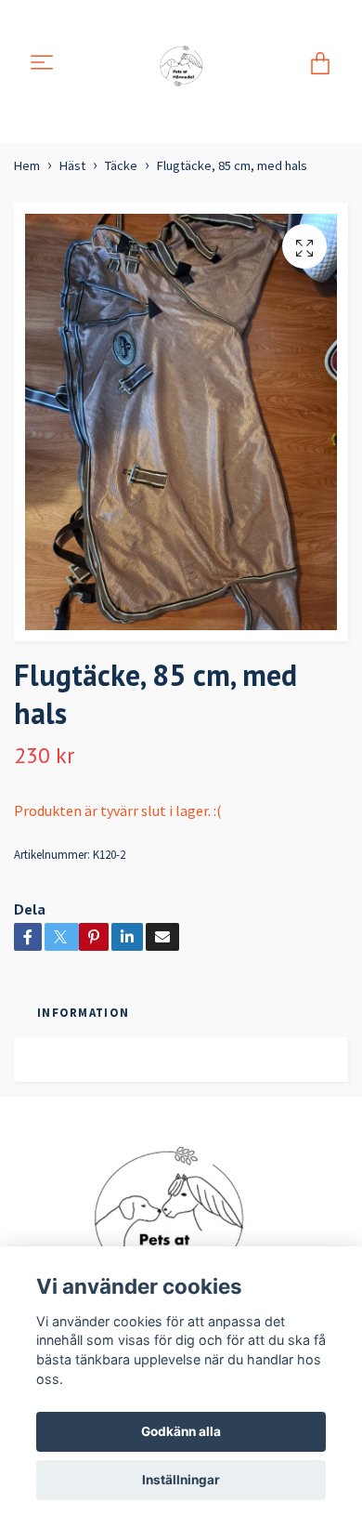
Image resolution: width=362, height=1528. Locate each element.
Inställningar (181, 1479)
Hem (27, 165)
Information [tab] (83, 1012)
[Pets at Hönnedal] (184, 63)
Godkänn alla (181, 1431)
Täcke (121, 165)
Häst (72, 165)
